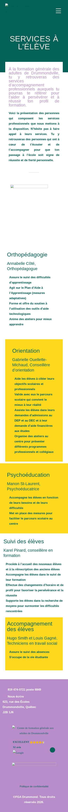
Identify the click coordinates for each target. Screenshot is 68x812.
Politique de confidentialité (34, 786)
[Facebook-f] (52, 750)
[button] (29, 747)
